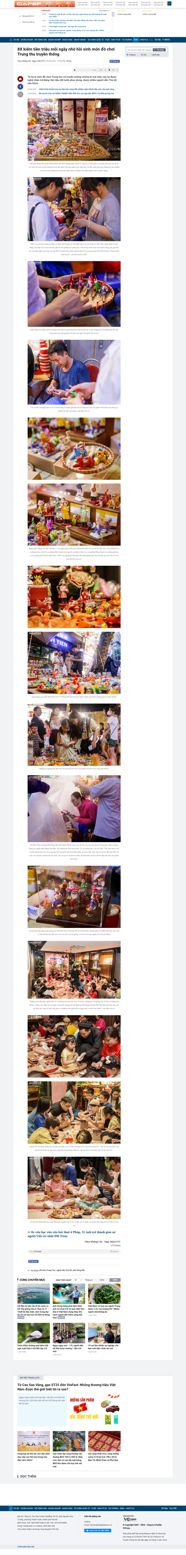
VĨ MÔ (107, 40)
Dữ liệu (158, 40)
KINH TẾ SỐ (115, 40)
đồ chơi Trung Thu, (47, 1270)
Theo (73, 1251)
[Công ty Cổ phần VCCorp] (146, 1518)
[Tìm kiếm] (159, 49)
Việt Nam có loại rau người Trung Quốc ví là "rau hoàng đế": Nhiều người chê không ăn (104, 1309)
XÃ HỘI (16, 40)
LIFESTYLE (144, 40)
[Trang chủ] (10, 40)
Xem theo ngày (63, 1280)
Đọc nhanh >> (104, 11)
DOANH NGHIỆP (54, 40)
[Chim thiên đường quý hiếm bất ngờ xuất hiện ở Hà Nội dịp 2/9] (33, 1333)
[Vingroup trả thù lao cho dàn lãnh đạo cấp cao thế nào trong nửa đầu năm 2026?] (33, 1441)
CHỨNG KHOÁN (27, 40)
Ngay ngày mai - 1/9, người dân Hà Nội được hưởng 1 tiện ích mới (68, 1348)
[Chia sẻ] (20, 87)
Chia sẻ (115, 61)
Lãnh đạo (156, 55)
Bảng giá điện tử (28, 16)
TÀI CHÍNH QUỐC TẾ (95, 40)
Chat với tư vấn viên (99, 1531)
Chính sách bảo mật (25, 1547)
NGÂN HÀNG (67, 40)
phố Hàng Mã (79, 1270)
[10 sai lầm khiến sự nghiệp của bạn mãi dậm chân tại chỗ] (104, 1333)
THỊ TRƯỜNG (127, 40)
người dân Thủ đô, (64, 1270)
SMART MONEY (80, 40)
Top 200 (173, 1508)
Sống (69, 61)
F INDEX (166, 40)
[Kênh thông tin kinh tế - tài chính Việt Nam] (45, 4)
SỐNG (135, 40)
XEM (115, 1280)
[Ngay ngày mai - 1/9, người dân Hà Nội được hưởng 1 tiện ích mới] (69, 1333)
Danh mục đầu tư (28, 22)
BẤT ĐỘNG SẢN (40, 40)
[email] (20, 94)
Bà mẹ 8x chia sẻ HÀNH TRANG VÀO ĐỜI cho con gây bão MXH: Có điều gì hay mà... (77, 93)
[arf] (74, 1254)
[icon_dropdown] (169, 3)
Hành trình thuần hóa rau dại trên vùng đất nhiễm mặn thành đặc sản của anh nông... (77, 89)
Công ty (132, 55)
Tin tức (144, 55)
